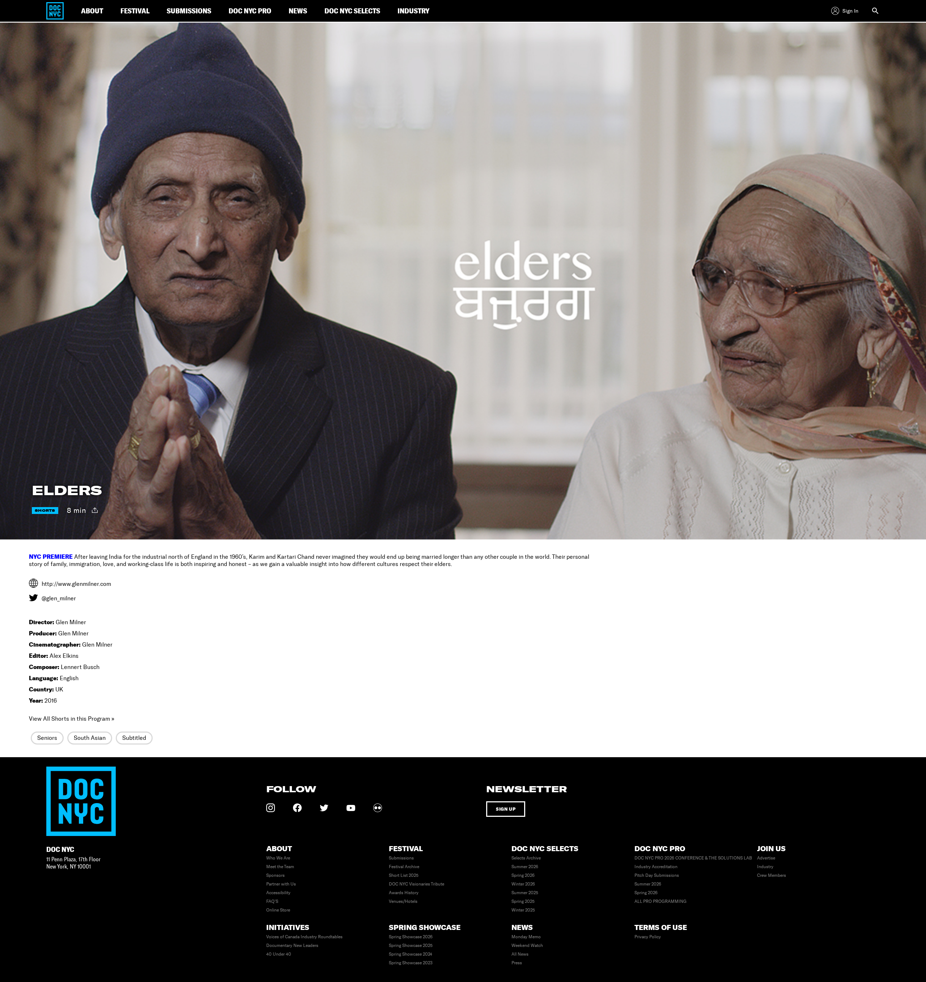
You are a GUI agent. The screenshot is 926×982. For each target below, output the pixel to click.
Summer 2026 (524, 866)
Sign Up (505, 809)
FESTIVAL (134, 10)
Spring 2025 (523, 901)
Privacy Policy (647, 936)
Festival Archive (404, 866)
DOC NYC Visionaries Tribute (416, 884)
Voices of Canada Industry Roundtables (304, 936)
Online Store (278, 910)
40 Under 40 (278, 954)
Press (516, 962)
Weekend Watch (527, 945)
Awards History (404, 892)
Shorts (45, 510)
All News (519, 954)
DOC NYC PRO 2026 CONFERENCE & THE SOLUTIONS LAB (693, 858)
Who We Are (278, 858)
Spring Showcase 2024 (410, 954)
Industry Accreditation (655, 866)
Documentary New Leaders (292, 945)
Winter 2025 (523, 910)
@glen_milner (59, 598)
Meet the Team (280, 866)
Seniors (47, 737)
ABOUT (92, 10)
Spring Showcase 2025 (411, 945)
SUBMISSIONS (189, 10)
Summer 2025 (524, 892)
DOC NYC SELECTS (352, 10)
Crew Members (771, 875)
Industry (765, 866)
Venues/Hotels (403, 901)
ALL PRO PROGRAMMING (660, 901)
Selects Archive (526, 858)
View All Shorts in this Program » (71, 718)
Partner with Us (281, 884)
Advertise (766, 858)
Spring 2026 (523, 875)
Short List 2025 (404, 875)
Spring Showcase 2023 (411, 962)
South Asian (90, 737)
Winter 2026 (523, 884)
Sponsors (275, 875)
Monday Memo (526, 936)
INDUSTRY (413, 10)
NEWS (298, 10)
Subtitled (134, 737)
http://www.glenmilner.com (76, 583)
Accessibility (278, 892)
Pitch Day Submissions (656, 875)
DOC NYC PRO (250, 10)
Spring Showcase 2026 (411, 936)
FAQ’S (272, 901)
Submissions (401, 858)
